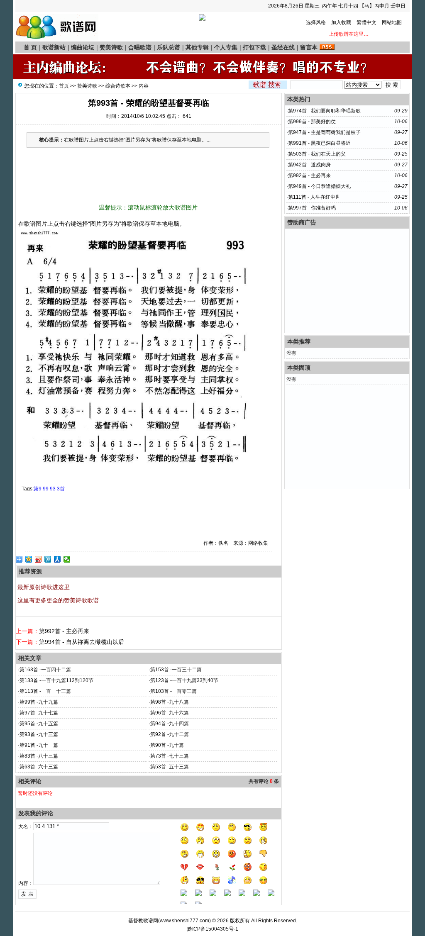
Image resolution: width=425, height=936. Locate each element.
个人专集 (225, 47)
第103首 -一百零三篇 (173, 691)
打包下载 (254, 47)
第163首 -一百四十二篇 (45, 670)
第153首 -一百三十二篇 (176, 670)
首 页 (30, 47)
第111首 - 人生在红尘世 (314, 197)
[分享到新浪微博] (38, 559)
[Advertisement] (148, 178)
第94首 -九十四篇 (169, 723)
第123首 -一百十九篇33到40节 (184, 680)
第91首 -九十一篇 (39, 745)
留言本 (309, 47)
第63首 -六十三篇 (39, 767)
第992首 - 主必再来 (64, 631)
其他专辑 (197, 47)
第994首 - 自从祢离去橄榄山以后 (81, 642)
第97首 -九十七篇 (39, 713)
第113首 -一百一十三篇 (45, 691)
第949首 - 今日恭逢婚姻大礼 (319, 186)
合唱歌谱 (139, 47)
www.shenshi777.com (184, 921)
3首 (61, 489)
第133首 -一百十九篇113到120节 (56, 680)
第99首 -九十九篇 (39, 702)
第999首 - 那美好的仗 (312, 121)
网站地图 (392, 22)
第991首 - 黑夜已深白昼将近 (319, 143)
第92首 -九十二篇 (169, 734)
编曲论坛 (82, 47)
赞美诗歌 (111, 47)
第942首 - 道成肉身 (309, 165)
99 (46, 489)
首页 (64, 86)
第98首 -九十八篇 (169, 702)
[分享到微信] (67, 559)
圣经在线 (283, 47)
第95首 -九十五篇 (39, 723)
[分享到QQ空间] (28, 559)
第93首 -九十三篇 (39, 734)
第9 (38, 489)
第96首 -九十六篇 (169, 713)
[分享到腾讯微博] (47, 559)
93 (53, 489)
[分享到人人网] (57, 559)
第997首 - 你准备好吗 (312, 208)
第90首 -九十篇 (167, 745)
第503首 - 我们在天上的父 (317, 154)
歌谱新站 (54, 47)
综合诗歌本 (117, 86)
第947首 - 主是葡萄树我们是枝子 (324, 132)
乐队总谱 (168, 47)
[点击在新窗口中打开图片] (137, 469)
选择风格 (316, 22)
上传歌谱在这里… (352, 34)
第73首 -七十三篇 (169, 756)
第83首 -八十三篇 (39, 756)
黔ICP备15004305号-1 (212, 929)
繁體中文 (366, 22)
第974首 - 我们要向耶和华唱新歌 (324, 111)
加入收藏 (341, 22)
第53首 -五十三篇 (169, 767)
